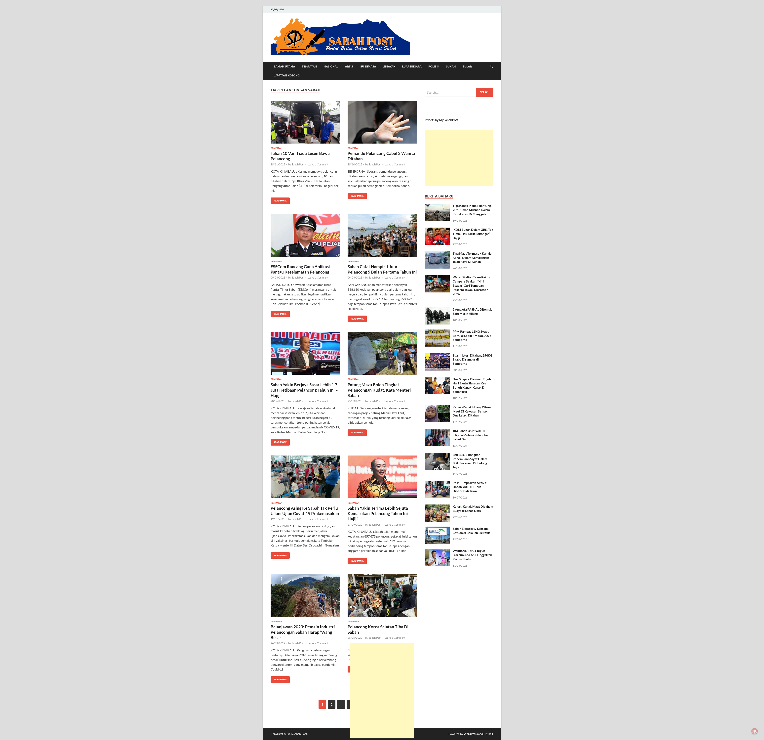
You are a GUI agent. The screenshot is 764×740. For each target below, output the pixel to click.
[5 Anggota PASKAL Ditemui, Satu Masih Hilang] (437, 310)
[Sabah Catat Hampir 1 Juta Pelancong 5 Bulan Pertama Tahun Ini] (382, 235)
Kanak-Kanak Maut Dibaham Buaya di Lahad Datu (473, 508)
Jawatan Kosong (287, 75)
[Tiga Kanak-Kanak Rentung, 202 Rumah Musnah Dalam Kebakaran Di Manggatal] (437, 206)
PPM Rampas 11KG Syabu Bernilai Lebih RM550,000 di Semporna (472, 335)
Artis (349, 66)
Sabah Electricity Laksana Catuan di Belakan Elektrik (471, 531)
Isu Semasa (368, 66)
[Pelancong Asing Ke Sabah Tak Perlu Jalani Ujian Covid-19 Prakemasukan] (305, 477)
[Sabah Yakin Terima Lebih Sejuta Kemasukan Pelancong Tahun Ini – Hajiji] (382, 477)
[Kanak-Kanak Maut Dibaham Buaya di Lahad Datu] (437, 507)
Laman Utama (284, 66)
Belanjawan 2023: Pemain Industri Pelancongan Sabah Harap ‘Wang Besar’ (303, 632)
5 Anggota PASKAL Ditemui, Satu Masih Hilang (472, 311)
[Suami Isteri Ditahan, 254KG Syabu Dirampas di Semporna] (437, 356)
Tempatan (309, 66)
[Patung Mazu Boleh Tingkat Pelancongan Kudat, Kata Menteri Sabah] (382, 353)
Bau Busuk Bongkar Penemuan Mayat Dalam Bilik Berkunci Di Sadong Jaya (470, 461)
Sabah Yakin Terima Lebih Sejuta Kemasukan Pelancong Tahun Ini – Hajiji (379, 513)
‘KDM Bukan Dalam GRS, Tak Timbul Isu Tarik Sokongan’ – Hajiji (473, 234)
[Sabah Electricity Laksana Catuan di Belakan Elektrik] (437, 529)
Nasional (331, 66)
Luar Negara (412, 66)
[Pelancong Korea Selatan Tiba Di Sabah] (382, 595)
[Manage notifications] (754, 731)
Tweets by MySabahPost (441, 120)
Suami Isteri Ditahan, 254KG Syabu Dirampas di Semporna (472, 359)
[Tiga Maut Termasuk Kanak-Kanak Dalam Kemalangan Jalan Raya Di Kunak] (437, 254)
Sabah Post (298, 164)
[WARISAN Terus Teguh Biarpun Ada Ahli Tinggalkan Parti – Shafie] (437, 551)
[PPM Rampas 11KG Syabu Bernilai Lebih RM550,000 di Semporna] (437, 332)
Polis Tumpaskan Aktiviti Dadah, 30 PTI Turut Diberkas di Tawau (470, 487)
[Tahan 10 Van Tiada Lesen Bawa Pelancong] (305, 122)
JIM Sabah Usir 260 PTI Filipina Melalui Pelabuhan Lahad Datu (471, 435)
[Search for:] (459, 92)
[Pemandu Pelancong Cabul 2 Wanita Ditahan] (382, 122)
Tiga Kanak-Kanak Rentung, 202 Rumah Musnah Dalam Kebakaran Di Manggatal (472, 210)
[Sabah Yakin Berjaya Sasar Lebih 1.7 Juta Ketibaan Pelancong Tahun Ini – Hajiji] (305, 353)
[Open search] (491, 66)
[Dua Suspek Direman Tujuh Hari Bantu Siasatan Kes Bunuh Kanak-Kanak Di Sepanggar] (437, 379)
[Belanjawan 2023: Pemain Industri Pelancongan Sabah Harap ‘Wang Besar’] (305, 595)
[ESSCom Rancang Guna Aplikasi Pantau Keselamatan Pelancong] (305, 235)
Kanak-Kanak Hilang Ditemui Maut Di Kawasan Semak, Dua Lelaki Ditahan (473, 411)
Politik (433, 66)
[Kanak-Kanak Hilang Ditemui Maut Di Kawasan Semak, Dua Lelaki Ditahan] (437, 407)
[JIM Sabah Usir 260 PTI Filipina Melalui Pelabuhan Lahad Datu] (437, 431)
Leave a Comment (317, 164)
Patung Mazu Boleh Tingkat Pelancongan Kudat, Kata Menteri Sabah (379, 390)
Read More (279, 199)
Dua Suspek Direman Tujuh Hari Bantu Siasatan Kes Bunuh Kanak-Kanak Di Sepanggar (472, 385)
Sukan (451, 66)
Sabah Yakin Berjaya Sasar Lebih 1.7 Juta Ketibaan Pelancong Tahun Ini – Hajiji (304, 390)
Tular (467, 66)
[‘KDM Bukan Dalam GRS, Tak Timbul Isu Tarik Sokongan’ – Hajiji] (437, 230)
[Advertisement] (459, 158)
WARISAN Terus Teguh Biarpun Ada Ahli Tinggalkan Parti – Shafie (472, 555)
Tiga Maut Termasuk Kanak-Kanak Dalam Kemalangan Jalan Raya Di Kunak (472, 257)
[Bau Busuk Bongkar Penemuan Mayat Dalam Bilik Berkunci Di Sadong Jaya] (437, 455)
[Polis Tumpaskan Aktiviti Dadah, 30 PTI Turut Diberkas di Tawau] (437, 483)
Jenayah (389, 66)
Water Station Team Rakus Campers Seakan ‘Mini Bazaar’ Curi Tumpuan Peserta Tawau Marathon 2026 (471, 285)
